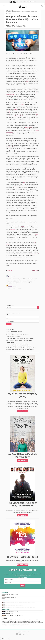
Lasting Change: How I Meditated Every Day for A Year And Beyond (19, 338)
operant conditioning (10, 146)
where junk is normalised (33, 253)
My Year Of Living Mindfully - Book (10, 597)
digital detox (22, 26)
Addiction (10, 26)
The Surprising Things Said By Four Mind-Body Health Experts (18, 346)
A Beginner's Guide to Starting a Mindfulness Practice (17, 344)
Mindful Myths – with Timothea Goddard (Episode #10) (14, 604)
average (15, 97)
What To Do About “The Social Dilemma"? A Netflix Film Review (19, 340)
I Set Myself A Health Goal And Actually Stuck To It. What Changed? (20, 349)
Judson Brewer (28, 127)
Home (7, 10)
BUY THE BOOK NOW (22, 411)
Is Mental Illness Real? (10, 333)
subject (22, 104)
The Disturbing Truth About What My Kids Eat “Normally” (17, 334)
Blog (11, 10)
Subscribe (9, 323)
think (24, 182)
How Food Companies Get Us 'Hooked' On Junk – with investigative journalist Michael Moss (19, 602)
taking (15, 109)
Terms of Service (20, 626)
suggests (12, 229)
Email (7, 319)
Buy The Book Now (22, 564)
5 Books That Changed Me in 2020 (13, 336)
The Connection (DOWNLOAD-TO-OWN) (11, 594)
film (27, 81)
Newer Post (35, 270)
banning (8, 111)
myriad (22, 226)
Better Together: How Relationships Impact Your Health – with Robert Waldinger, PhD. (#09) (19, 607)
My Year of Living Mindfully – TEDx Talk (14, 331)
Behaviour (16, 26)
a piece (13, 186)
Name (7, 314)
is (9, 112)
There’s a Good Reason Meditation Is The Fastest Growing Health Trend (20, 347)
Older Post (9, 270)
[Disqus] (22, 289)
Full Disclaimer (12, 626)
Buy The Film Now (22, 460)
